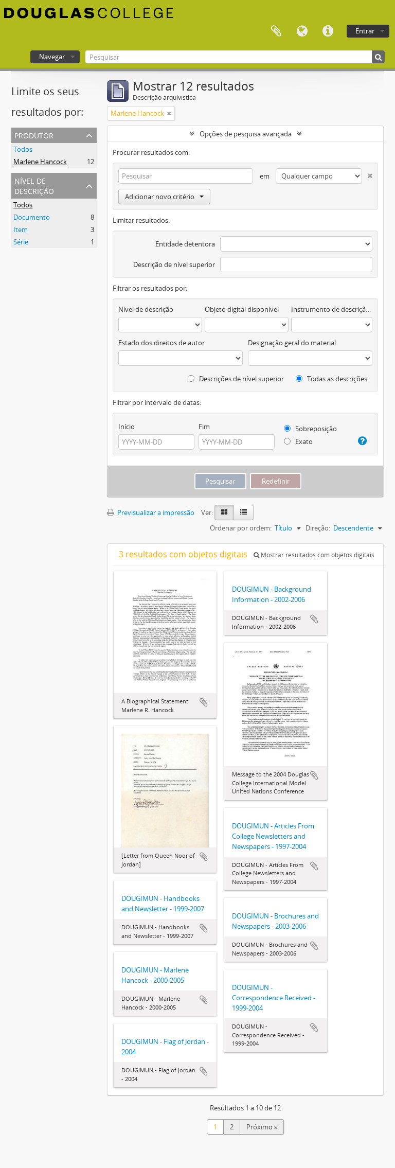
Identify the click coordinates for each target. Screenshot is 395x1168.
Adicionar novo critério (159, 196)
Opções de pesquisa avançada (246, 133)
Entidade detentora (185, 244)
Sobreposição (315, 428)
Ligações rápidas (327, 31)
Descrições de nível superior (241, 378)
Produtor (33, 134)
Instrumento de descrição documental (331, 309)
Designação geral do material (292, 342)
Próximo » (261, 1126)
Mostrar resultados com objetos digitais (316, 555)
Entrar (364, 31)
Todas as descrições (336, 378)
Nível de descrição (34, 185)
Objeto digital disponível (242, 309)
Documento (31, 217)
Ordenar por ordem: (241, 528)
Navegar (52, 56)
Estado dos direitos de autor (161, 342)
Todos (22, 149)
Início (126, 426)
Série (20, 241)
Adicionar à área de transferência (204, 702)
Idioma (302, 31)
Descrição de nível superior (174, 264)
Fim (204, 426)
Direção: (318, 528)
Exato (303, 441)
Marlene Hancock (40, 161)
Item (20, 229)
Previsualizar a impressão (155, 512)
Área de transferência (276, 31)
